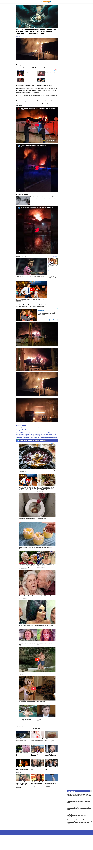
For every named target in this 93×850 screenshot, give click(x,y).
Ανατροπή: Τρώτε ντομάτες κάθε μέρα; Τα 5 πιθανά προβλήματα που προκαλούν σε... (37, 740)
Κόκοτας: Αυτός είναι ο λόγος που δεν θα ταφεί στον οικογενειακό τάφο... (51, 768)
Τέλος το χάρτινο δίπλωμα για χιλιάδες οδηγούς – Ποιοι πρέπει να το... (22, 754)
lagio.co (55, 833)
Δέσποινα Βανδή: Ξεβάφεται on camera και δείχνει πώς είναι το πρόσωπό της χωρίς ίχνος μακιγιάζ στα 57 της (35, 430)
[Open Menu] (16, 1)
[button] (37, 16)
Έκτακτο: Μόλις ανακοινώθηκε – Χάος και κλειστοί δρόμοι (28, 427)
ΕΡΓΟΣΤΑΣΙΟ (19, 726)
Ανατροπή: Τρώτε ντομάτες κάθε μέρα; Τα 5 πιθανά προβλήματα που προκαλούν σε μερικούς (36, 432)
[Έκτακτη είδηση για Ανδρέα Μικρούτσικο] (37, 762)
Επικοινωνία (53, 831)
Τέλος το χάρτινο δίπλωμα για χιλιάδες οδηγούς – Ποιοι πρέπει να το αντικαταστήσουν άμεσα (36, 437)
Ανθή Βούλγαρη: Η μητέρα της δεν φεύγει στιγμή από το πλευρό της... (37, 783)
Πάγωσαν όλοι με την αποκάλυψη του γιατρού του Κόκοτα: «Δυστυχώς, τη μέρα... (51, 754)
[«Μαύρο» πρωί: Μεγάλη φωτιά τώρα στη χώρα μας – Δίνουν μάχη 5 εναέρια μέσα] (51, 777)
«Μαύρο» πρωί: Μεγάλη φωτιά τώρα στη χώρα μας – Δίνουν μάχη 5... (51, 783)
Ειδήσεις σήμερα (21, 425)
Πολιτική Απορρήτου (45, 831)
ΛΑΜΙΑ (23, 726)
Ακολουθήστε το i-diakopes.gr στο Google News (33, 440)
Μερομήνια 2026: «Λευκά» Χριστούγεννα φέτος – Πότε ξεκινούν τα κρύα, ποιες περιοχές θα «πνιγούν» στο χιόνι (43, 197)
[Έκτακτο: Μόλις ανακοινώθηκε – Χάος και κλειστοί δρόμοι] (23, 734)
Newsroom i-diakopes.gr (21, 62)
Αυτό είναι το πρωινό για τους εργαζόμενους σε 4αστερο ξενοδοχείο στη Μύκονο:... (51, 740)
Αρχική (39, 831)
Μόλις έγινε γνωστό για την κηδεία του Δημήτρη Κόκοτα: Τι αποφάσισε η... (37, 754)
